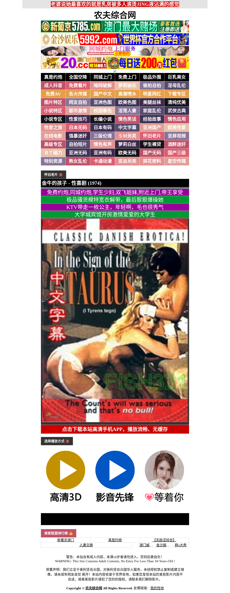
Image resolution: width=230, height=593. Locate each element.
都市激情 (78, 110)
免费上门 (127, 77)
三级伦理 (103, 136)
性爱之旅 (53, 127)
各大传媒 (78, 94)
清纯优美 (177, 102)
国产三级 (177, 152)
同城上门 (103, 77)
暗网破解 (103, 85)
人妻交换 (86, 545)
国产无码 (152, 152)
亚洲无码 (78, 152)
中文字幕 (127, 127)
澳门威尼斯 (147, 545)
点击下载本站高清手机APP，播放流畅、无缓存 (115, 429)
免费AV (53, 94)
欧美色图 (127, 102)
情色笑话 (127, 119)
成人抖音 (53, 85)
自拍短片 (78, 144)
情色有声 (103, 144)
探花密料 (152, 161)
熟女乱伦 (78, 161)
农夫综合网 (115, 15)
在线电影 (53, 136)
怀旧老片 (152, 136)
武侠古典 (177, 110)
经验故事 (152, 119)
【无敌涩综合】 (164, 540)
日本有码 (103, 127)
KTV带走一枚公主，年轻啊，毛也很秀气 (115, 207)
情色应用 (177, 119)
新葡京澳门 (65, 540)
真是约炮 (53, 77)
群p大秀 (181, 545)
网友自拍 (78, 102)
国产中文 (103, 94)
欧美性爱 (177, 127)
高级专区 (53, 144)
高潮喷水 (127, 94)
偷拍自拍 (152, 85)
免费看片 (78, 85)
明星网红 (152, 94)
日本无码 (78, 127)
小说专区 (53, 119)
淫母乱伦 (177, 85)
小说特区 (53, 110)
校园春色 (103, 110)
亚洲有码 (103, 152)
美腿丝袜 (152, 102)
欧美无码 (127, 152)
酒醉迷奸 (177, 144)
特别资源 (53, 161)
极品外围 (152, 77)
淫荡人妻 (127, 110)
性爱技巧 (78, 119)
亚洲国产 (152, 127)
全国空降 (78, 77)
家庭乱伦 (152, 110)
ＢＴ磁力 (53, 152)
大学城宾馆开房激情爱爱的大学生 (115, 215)
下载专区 (177, 94)
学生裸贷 (152, 144)
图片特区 (53, 102)
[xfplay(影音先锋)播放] (115, 502)
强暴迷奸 (78, 136)
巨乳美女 (177, 77)
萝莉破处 (127, 85)
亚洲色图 (103, 102)
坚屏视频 (177, 136)
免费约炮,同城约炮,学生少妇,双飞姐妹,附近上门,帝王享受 (115, 192)
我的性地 (157, 588)
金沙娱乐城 (164, 545)
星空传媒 (177, 161)
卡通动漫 (103, 161)
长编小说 (103, 119)
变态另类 (127, 161)
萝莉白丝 (127, 144)
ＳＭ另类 (127, 136)
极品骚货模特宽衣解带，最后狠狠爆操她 (115, 200)
